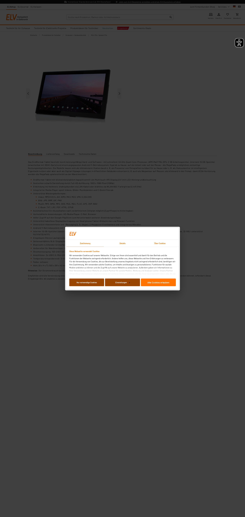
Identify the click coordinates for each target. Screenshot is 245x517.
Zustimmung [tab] (85, 243)
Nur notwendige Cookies (87, 282)
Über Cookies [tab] (160, 243)
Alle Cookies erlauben (158, 282)
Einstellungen (121, 282)
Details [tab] (123, 243)
